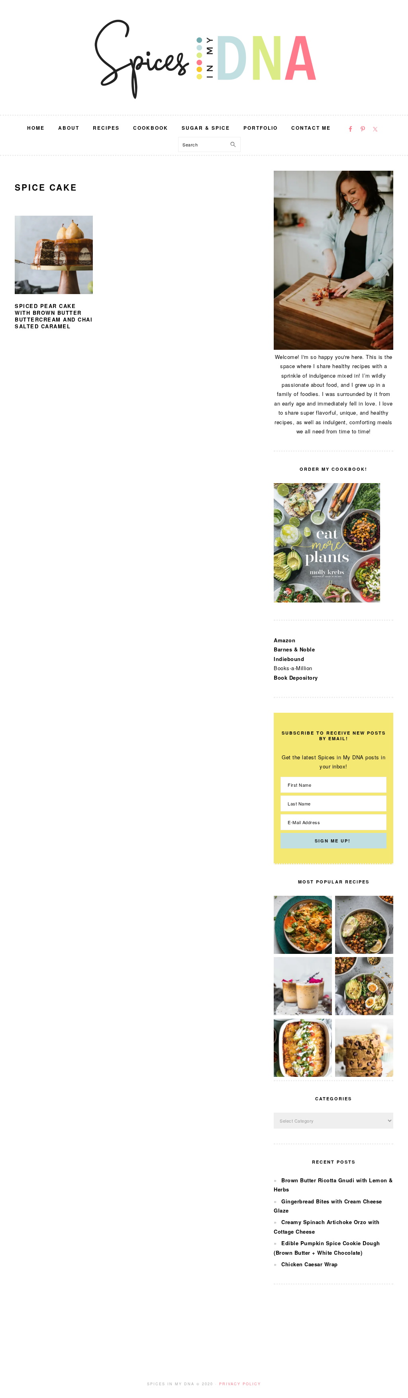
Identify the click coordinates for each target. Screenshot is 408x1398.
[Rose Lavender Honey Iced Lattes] (303, 1013)
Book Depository (296, 677)
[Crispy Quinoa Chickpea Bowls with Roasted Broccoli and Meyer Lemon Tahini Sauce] (364, 951)
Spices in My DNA (204, 57)
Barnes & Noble (294, 649)
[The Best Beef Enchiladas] (303, 1074)
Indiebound (289, 659)
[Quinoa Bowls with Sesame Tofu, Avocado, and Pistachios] (364, 1013)
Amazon (284, 640)
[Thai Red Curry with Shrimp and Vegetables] (303, 951)
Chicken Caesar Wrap (309, 1264)
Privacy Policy (240, 1383)
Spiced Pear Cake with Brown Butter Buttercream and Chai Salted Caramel (53, 316)
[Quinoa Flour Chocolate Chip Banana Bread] (364, 1074)
